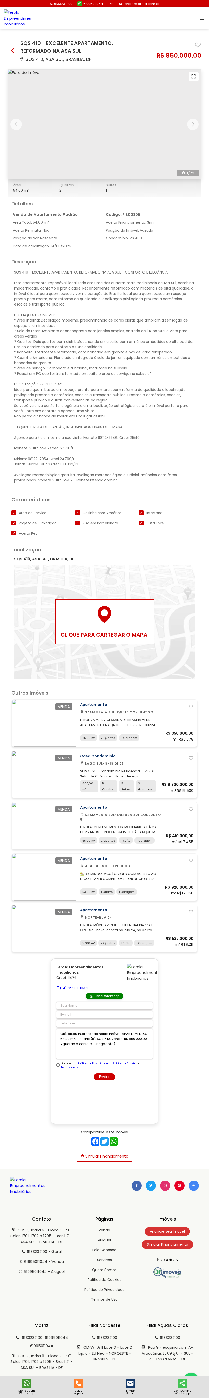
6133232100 (63, 3)
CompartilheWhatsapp (182, 1392)
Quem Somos (104, 1269)
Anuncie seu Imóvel (167, 1231)
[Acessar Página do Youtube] (179, 1186)
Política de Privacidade (92, 1063)
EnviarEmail (130, 1392)
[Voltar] (13, 51)
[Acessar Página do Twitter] (151, 1186)
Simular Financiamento (106, 1156)
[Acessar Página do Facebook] (137, 1186)
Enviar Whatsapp (107, 996)
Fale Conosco (104, 1249)
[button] (16, 124)
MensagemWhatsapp (26, 1392)
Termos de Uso (70, 1067)
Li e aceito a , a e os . (102, 1065)
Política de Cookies (124, 1063)
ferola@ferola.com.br (142, 3)
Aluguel (104, 1240)
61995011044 (93, 3)
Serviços (104, 1259)
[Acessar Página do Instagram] (165, 1186)
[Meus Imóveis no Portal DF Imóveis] (167, 1276)
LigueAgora (78, 1392)
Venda (104, 1230)
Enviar (104, 1076)
